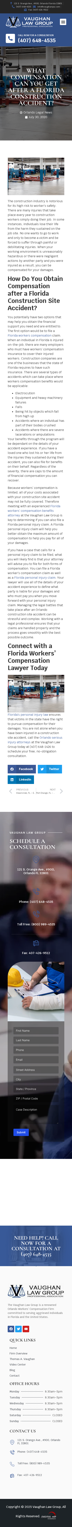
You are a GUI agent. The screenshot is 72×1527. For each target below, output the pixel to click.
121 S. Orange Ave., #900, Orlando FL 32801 (36, 871)
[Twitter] (18, 1329)
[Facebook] (11, 1329)
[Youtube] (26, 1329)
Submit (21, 1132)
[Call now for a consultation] (10, 38)
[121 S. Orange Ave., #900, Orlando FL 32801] (36, 859)
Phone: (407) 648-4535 (36, 902)
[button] (63, 22)
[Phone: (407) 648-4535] (36, 892)
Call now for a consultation (36, 35)
